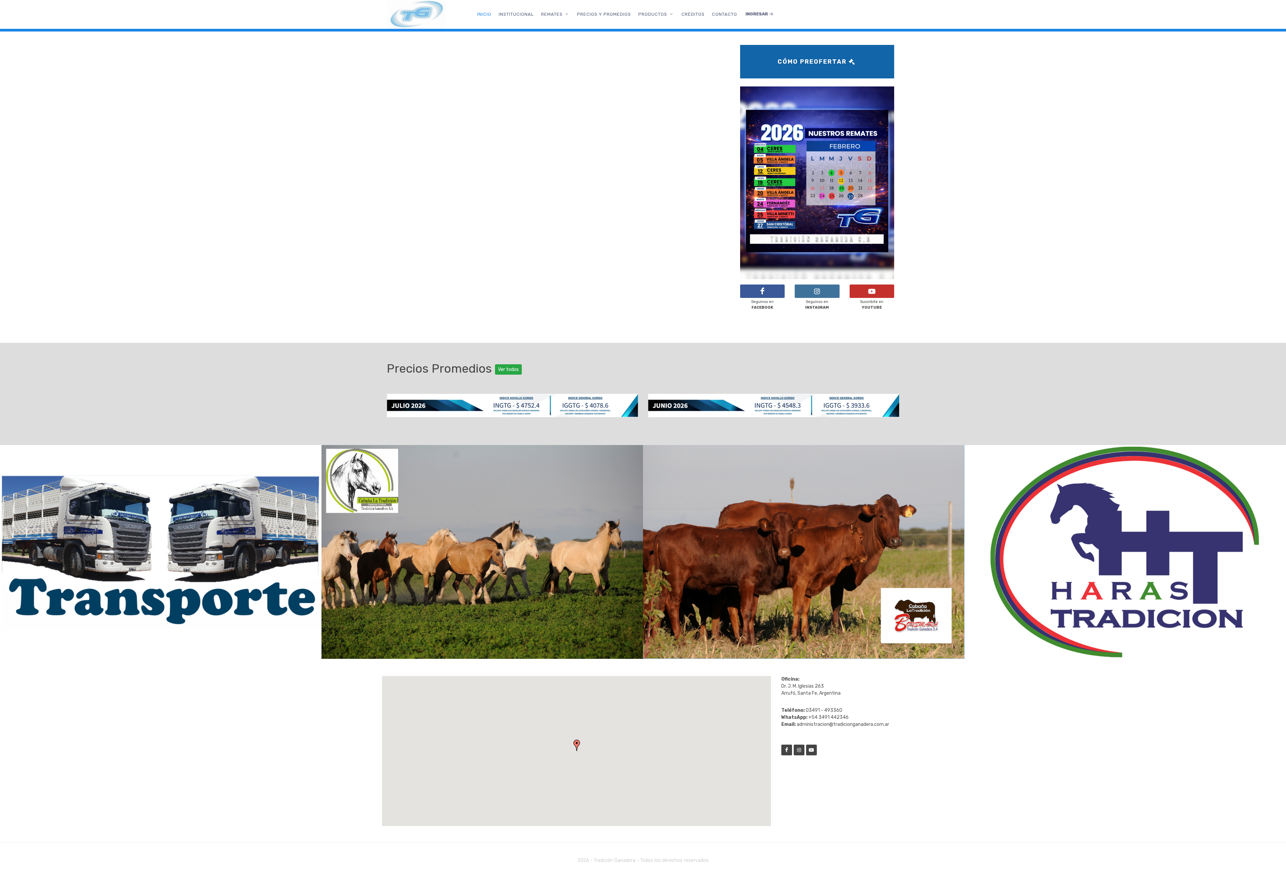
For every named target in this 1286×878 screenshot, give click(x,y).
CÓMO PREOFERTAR (813, 61)
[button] (576, 745)
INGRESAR (757, 13)
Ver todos (508, 369)
